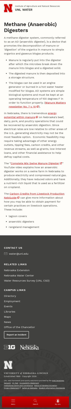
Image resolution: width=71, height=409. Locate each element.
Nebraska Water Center (19, 275)
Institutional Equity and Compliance (18, 385)
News (7, 322)
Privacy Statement (11, 388)
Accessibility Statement (29, 383)
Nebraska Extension (17, 270)
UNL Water (24, 9)
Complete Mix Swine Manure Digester (35, 163)
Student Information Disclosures (52, 388)
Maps (7, 316)
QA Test (15, 383)
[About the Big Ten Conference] (9, 347)
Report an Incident (16, 334)
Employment (12, 301)
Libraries (9, 311)
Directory (10, 296)
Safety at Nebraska (29, 388)
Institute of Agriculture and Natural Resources (37, 6)
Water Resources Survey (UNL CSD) (27, 280)
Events (8, 306)
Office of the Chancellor (19, 327)
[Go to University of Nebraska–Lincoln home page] (8, 8)
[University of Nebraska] (30, 347)
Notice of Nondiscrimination (45, 385)
